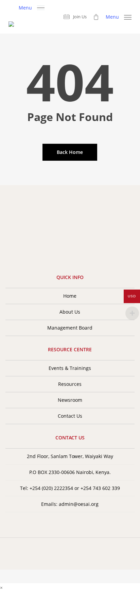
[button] (32, 7)
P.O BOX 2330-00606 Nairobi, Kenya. (70, 472)
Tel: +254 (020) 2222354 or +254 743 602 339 (70, 488)
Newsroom (70, 400)
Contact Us (70, 416)
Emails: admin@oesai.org (70, 504)
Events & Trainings (70, 368)
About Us (69, 312)
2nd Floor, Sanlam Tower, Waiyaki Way (70, 456)
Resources (70, 384)
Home (69, 296)
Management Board (69, 327)
